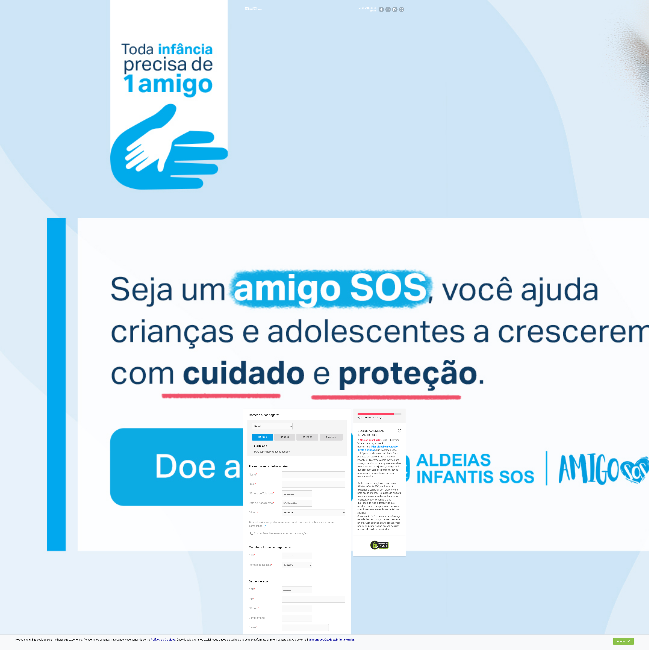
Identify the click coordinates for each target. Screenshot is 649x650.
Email (252, 484)
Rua (251, 599)
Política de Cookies (163, 639)
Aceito (621, 641)
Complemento (257, 617)
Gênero (253, 512)
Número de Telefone (261, 493)
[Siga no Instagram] (395, 9)
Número (253, 608)
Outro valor (331, 437)
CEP (251, 589)
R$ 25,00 (262, 437)
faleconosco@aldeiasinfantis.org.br (331, 639)
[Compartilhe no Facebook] (381, 9)
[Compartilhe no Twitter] (388, 9)
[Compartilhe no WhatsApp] (401, 9)
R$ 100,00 (307, 437)
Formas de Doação (260, 564)
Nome (252, 474)
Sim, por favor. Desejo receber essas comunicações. (281, 533)
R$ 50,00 (285, 437)
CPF (251, 555)
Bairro (252, 627)
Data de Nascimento (261, 503)
